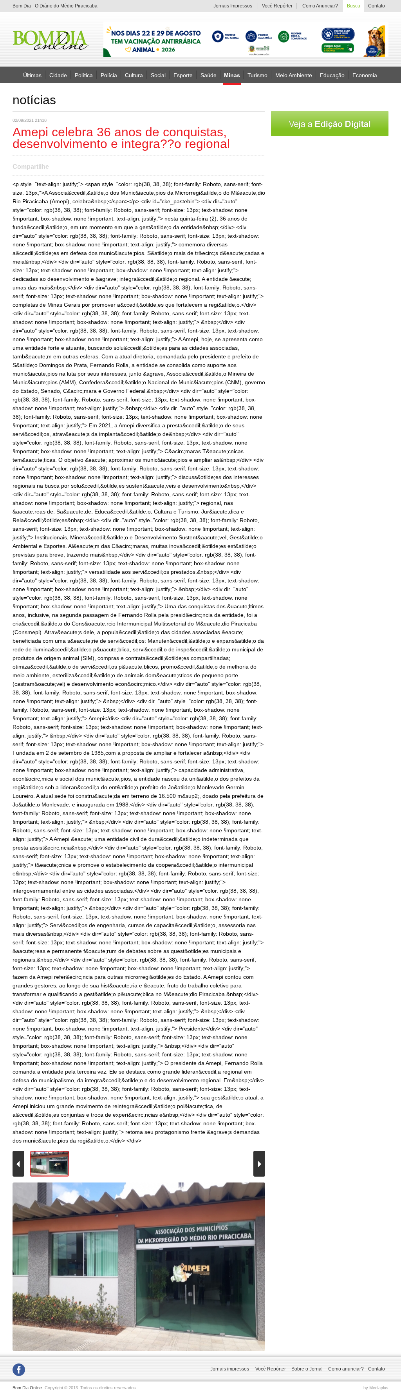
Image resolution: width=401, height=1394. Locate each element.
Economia (364, 75)
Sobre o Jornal (307, 1369)
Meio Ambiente (293, 75)
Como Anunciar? (320, 6)
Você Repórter (277, 6)
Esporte (183, 75)
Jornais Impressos (232, 6)
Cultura (134, 75)
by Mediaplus (375, 1387)
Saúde (208, 75)
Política (84, 75)
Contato (376, 6)
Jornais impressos (229, 1369)
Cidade (58, 75)
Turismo (257, 75)
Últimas (32, 75)
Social (158, 75)
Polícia (109, 75)
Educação (332, 75)
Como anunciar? (346, 1369)
